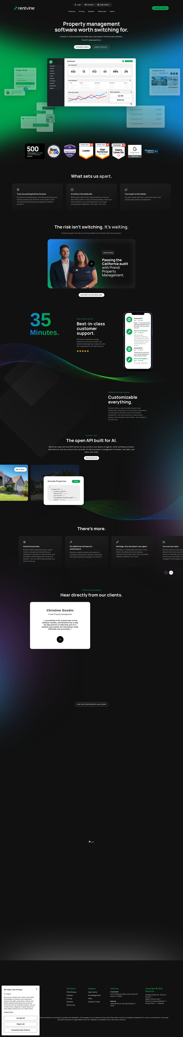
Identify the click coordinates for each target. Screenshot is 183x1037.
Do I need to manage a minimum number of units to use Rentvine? (57, 815)
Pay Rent (90, 5)
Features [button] (71, 11)
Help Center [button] (104, 5)
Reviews (91, 11)
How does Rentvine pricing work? (41, 860)
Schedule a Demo (160, 8)
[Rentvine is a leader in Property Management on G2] (86, 151)
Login (79, 5)
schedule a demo (82, 47)
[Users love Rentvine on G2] (118, 151)
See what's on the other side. (91, 295)
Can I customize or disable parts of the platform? (49, 837)
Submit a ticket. (148, 916)
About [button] (112, 11)
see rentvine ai (91, 483)
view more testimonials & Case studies (91, 729)
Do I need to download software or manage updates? (51, 845)
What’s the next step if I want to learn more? (47, 875)
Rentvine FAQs (91, 885)
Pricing (81, 11)
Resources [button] (102, 11)
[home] (24, 8)
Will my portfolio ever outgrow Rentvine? (45, 822)
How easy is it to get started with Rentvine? (47, 867)
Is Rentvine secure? (35, 852)
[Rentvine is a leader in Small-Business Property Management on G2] (102, 151)
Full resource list (91, 1009)
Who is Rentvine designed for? (40, 830)
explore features (100, 47)
